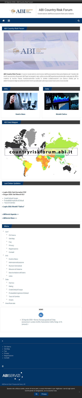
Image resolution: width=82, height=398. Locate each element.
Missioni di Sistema (15, 269)
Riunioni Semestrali (15, 266)
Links (10, 276)
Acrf (6, 232)
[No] (79, 392)
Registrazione (13, 249)
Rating (11, 286)
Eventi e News (20, 114)
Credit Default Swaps (11, 198)
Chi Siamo (12, 235)
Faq (10, 242)
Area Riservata (10, 303)
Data (7, 279)
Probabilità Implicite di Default (14, 200)
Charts (11, 300)
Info (6, 256)
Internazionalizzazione (16, 262)
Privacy (11, 245)
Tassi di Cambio (9, 203)
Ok (36, 394)
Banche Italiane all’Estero (17, 273)
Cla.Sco (11, 283)
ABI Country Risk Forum (55, 10)
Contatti (11, 252)
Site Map (12, 239)
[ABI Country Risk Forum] (3, 20)
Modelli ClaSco (61, 114)
